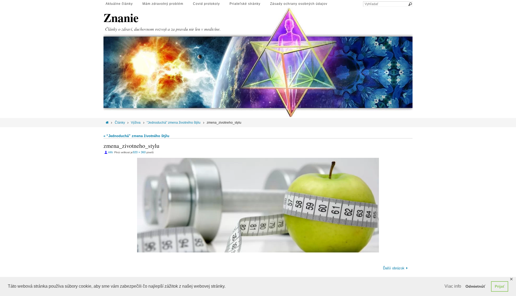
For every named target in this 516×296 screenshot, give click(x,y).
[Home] (107, 122)
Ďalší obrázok (393, 268)
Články (120, 122)
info (110, 152)
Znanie (121, 18)
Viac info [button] (453, 286)
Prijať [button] (500, 286)
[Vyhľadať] (410, 4)
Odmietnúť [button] (475, 286)
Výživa (136, 122)
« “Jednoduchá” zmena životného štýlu (136, 136)
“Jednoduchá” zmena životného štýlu (173, 122)
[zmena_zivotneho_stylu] (258, 205)
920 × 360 (139, 152)
